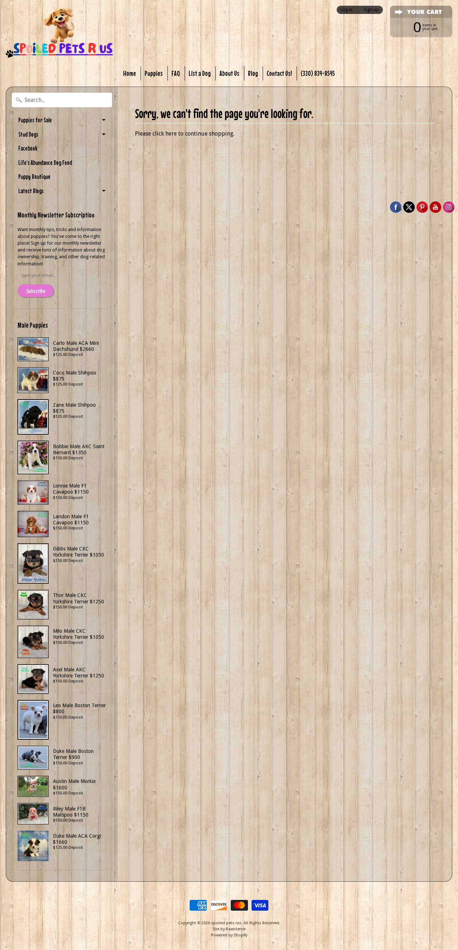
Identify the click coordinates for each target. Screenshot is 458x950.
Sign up (371, 10)
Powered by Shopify (229, 935)
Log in (346, 10)
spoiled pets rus (226, 923)
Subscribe (35, 291)
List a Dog (200, 73)
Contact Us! (279, 73)
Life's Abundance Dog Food (45, 162)
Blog (253, 73)
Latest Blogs (31, 191)
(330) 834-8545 (318, 73)
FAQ (175, 73)
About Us (229, 73)
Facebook (27, 148)
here (171, 133)
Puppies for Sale (35, 120)
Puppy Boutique (34, 176)
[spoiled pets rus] (59, 33)
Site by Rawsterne (229, 929)
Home (129, 73)
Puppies (154, 73)
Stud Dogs (28, 134)
